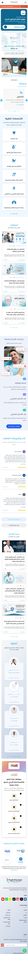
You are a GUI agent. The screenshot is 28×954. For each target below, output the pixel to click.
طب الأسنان (7, 915)
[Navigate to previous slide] (26, 100)
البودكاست (8, 926)
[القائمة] (25, 2)
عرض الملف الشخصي (15, 678)
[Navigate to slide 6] (9, 111)
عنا (26, 913)
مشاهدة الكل (14, 870)
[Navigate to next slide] (1, 100)
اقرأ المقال (22, 260)
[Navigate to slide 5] (11, 111)
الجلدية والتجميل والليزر (6, 918)
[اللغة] (2, 2)
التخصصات (8, 913)
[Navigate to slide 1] (12, 80)
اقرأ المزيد (21, 105)
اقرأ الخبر (22, 569)
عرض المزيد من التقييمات (14, 519)
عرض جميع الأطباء (15, 756)
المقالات (25, 915)
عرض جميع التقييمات (14, 525)
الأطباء (8, 910)
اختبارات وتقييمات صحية (6, 923)
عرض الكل (15, 213)
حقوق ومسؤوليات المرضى (23, 921)
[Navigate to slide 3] (14, 80)
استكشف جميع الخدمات (14, 426)
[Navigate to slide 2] (13, 80)
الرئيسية (25, 910)
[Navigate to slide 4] (16, 80)
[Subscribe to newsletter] (2, 945)
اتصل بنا (25, 918)
